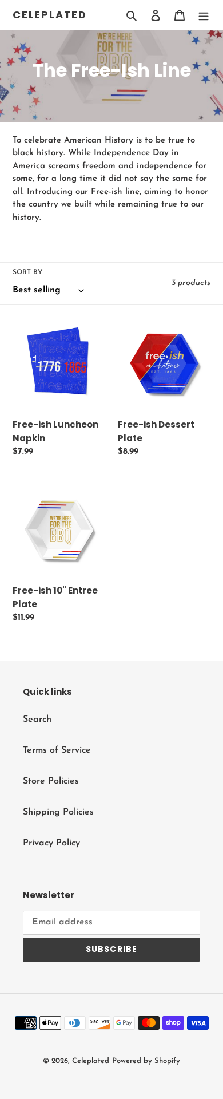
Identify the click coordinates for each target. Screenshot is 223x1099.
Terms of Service (57, 750)
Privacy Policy (51, 843)
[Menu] (204, 14)
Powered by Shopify (146, 1061)
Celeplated (50, 15)
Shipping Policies (58, 812)
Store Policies (51, 781)
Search (37, 719)
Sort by (27, 272)
